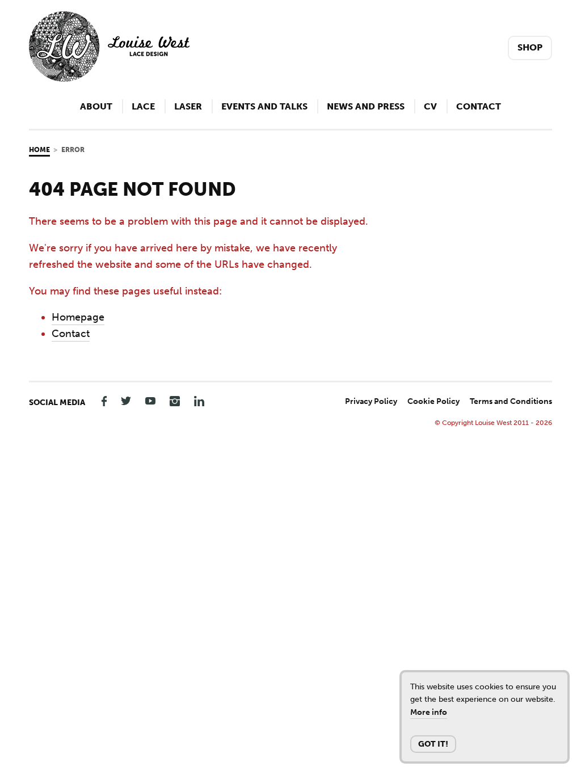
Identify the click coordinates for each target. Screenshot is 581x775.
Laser (188, 106)
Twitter (126, 401)
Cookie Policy (433, 401)
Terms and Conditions (511, 401)
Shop (529, 47)
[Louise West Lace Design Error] (109, 78)
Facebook (101, 401)
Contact (478, 106)
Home (39, 150)
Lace (143, 106)
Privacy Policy (371, 401)
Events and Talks (264, 106)
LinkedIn (199, 401)
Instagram (175, 401)
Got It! (433, 744)
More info (428, 712)
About (96, 106)
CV (430, 106)
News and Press (366, 106)
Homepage (78, 317)
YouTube (150, 401)
